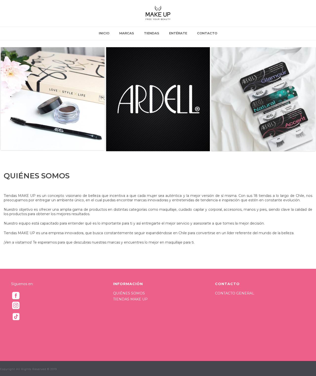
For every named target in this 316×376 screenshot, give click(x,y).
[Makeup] (158, 13)
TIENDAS (151, 33)
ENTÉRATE (178, 33)
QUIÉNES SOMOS (129, 293)
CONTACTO (207, 33)
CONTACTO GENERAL (234, 293)
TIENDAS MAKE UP (130, 299)
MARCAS (126, 33)
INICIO (104, 33)
